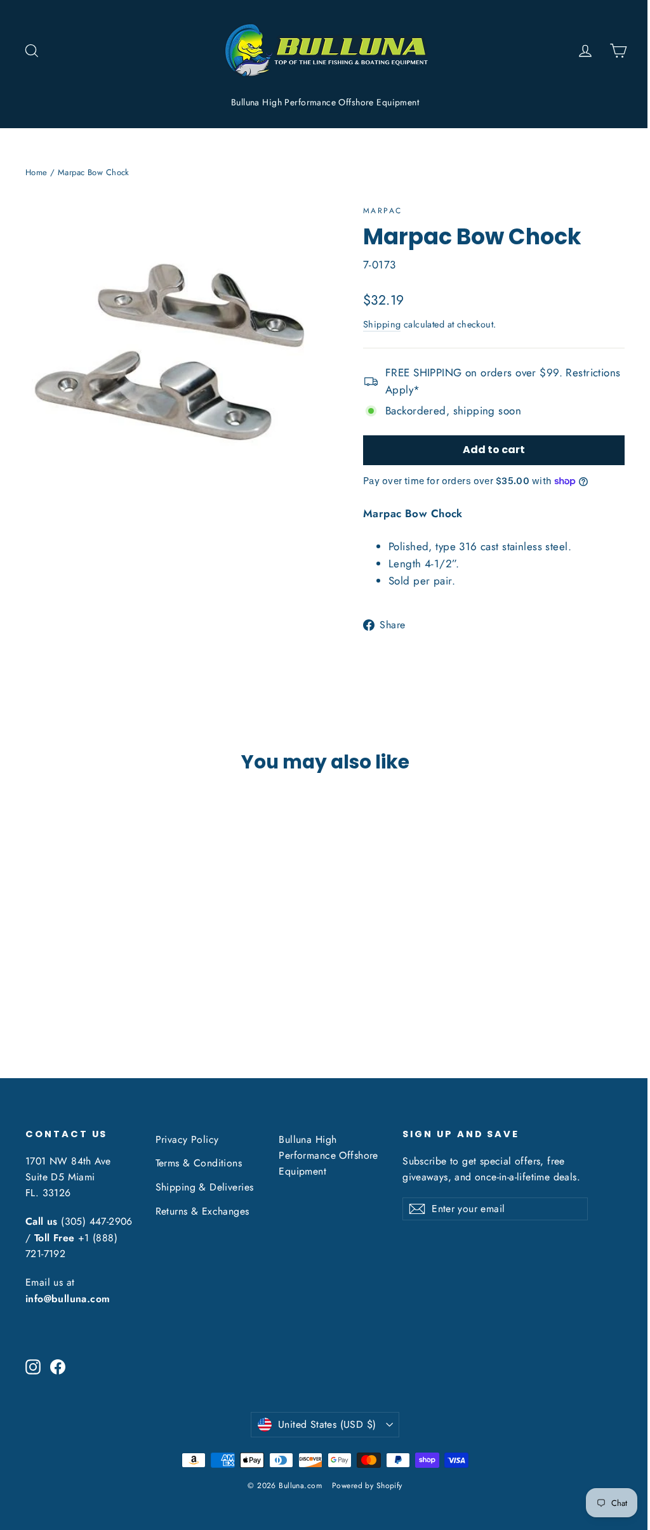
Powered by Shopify (367, 1485)
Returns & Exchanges (202, 1211)
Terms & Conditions (199, 1163)
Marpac (382, 210)
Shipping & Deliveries (205, 1187)
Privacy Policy (187, 1139)
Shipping (382, 324)
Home (36, 172)
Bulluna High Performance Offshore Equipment (325, 102)
